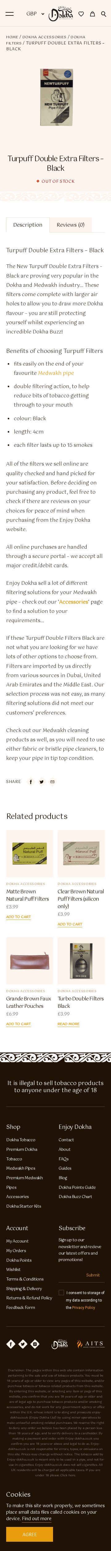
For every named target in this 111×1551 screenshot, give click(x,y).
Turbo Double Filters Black (81, 1003)
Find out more (36, 1519)
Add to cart (18, 917)
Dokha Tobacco (20, 1140)
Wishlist (13, 1270)
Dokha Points (19, 1260)
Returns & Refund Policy (29, 1298)
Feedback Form (20, 1308)
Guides (65, 1168)
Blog (63, 1178)
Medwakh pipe (56, 373)
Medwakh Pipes (20, 1168)
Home (12, 37)
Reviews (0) (71, 225)
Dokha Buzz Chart (75, 1197)
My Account (17, 1241)
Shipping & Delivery (24, 1289)
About (64, 1149)
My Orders (16, 1251)
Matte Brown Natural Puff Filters (27, 895)
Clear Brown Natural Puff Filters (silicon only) (81, 899)
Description (28, 225)
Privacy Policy (83, 1308)
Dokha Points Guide (77, 1187)
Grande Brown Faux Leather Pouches (28, 1003)
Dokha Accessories (45, 37)
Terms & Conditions (24, 1279)
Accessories (17, 1197)
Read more (69, 1024)
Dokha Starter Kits (23, 1206)
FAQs (64, 1159)
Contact (66, 1140)
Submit (93, 1275)
